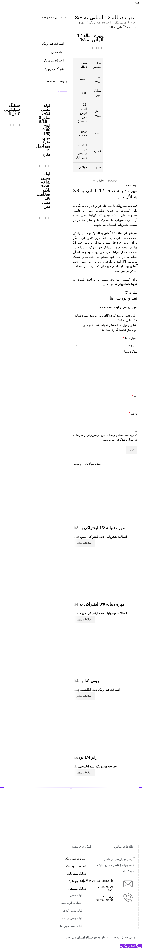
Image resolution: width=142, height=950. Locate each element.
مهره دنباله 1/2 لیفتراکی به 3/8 (99, 527)
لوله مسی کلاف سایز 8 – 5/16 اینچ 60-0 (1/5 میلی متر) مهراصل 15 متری (43, 129)
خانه (133, 22)
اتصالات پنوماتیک (53, 60)
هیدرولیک (120, 22)
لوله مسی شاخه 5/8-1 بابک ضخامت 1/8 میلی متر (43, 190)
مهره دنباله (79, 536)
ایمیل (133, 413)
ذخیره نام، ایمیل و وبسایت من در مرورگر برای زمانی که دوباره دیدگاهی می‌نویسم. (105, 437)
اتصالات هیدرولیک (99, 22)
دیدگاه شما (129, 351)
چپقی (76, 689)
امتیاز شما (130, 338)
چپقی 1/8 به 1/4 (86, 681)
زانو (75, 766)
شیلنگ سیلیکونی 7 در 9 (12, 109)
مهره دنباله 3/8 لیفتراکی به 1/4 (99, 604)
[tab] (112, 180)
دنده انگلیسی (89, 689)
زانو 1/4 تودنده (85, 757)
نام (134, 396)
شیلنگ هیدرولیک (54, 69)
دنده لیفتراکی (96, 536)
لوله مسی (57, 52)
